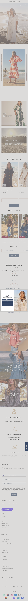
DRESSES (7, 299)
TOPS (7, 301)
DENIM (7, 303)
